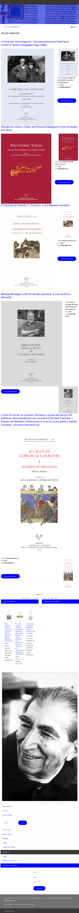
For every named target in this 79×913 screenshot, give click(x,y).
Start (23, 598)
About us (10, 904)
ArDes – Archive (7, 834)
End (56, 598)
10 (49, 598)
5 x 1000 (5, 811)
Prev (27, 598)
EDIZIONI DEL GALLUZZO (10, 861)
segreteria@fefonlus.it (10, 900)
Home (5, 904)
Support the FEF (7, 815)
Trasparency (30, 904)
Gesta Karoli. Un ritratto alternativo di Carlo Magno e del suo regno (30, 628)
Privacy (24, 904)
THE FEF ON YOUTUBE (9, 847)
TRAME (5, 843)
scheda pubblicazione (67, 100)
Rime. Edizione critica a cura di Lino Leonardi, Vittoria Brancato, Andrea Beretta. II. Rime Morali (9, 632)
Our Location (17, 904)
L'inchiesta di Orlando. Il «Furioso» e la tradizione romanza (35, 205)
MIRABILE (5, 838)
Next (52, 598)
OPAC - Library (7, 830)
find (23, 823)
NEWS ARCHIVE (7, 806)
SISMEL (5, 856)
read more (13, 22)
